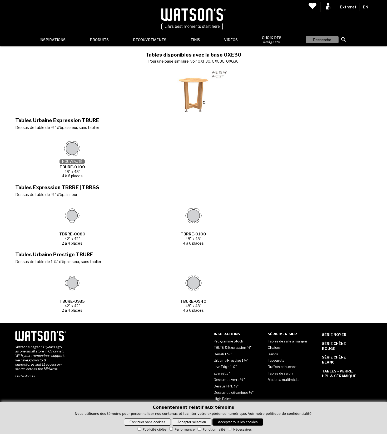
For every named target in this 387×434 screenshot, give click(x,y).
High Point (222, 399)
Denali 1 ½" (223, 354)
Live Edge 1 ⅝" (225, 367)
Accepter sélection (191, 422)
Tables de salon (280, 373)
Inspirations (52, 40)
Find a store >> (25, 376)
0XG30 (218, 61)
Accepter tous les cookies (238, 422)
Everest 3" (222, 373)
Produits (99, 40)
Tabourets (276, 360)
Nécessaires (242, 429)
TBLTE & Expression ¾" (232, 347)
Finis (195, 40)
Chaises (274, 347)
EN (365, 7)
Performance (185, 429)
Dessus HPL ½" (226, 386)
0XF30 (204, 61)
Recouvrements (149, 40)
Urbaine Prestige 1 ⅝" (231, 360)
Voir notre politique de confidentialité (279, 414)
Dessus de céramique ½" (234, 392)
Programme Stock (228, 341)
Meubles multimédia (284, 379)
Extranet (348, 7)
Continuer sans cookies (147, 422)
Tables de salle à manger (287, 341)
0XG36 (232, 61)
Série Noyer (334, 334)
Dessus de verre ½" (229, 379)
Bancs (273, 354)
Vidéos (231, 40)
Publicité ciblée (154, 429)
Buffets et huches (282, 367)
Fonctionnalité (214, 429)
